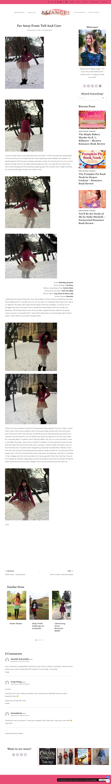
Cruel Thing (16, 682)
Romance (92, 131)
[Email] (66, 2)
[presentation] (16, 605)
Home (72, 2)
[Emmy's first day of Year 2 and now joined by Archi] (100, 756)
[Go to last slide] (9, 615)
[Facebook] (55, 2)
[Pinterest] (58, 2)
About (85, 2)
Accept (102, 780)
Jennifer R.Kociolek (20, 659)
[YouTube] (61, 2)
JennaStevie (16, 713)
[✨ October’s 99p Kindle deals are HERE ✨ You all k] (83, 756)
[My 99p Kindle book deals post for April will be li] (47, 756)
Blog (78, 2)
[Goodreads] (63, 2)
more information (93, 780)
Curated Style (47, 30)
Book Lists (31, 12)
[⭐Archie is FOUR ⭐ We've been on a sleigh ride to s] (65, 756)
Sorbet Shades (16, 624)
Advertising (94, 2)
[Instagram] (52, 2)
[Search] (103, 98)
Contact (105, 2)
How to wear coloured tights (61, 572)
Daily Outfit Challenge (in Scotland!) (38, 626)
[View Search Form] (49, 2)
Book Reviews (83, 131)
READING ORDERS (93, 12)
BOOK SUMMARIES (79, 12)
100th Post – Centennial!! (15, 572)
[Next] (68, 615)
